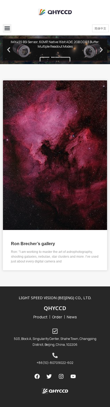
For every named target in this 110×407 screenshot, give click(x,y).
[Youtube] (73, 376)
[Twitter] (49, 376)
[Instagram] (61, 376)
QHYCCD (55, 308)
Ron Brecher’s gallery (33, 243)
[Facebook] (37, 376)
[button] (7, 28)
